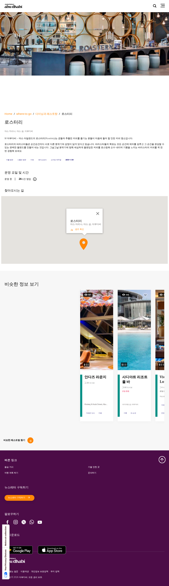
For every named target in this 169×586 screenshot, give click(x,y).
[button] (83, 244)
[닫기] (98, 214)
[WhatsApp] (32, 522)
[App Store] (52, 549)
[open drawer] (164, 6)
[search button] (155, 6)
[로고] (16, 6)
